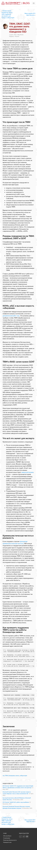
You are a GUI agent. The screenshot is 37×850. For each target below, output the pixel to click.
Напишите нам (7, 842)
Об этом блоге (7, 836)
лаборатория (23, 775)
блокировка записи (14, 775)
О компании (6, 838)
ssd (3, 775)
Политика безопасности (10, 840)
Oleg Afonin (20, 34)
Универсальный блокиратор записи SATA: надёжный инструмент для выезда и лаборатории (8, 14)
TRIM (6, 775)
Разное (17, 36)
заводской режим (27, 472)
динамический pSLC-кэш (11, 316)
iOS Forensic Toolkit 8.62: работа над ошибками (16, 802)
